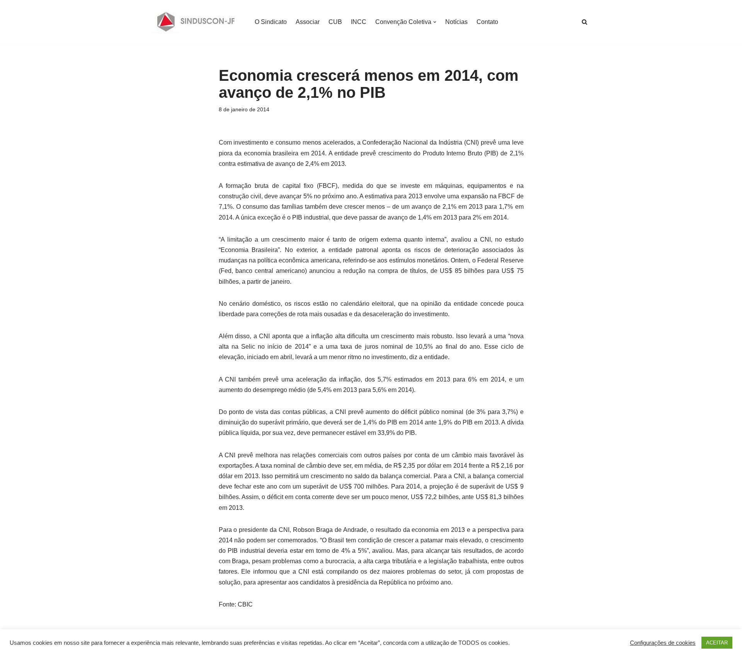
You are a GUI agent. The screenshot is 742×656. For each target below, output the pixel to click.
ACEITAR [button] (717, 643)
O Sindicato (271, 22)
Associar (308, 22)
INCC (358, 22)
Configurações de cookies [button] (663, 643)
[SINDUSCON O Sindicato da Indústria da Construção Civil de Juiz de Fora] (196, 22)
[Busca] (584, 22)
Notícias (456, 22)
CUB (335, 22)
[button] (434, 22)
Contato (487, 22)
